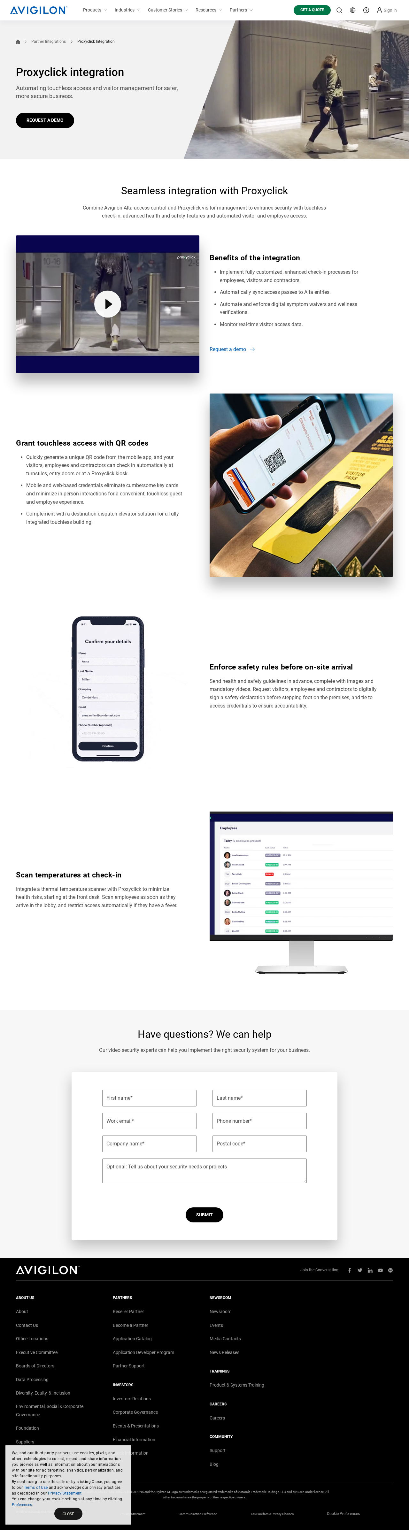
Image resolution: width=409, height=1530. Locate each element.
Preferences (22, 1505)
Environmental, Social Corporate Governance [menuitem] (49, 1410)
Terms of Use (36, 1487)
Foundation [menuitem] (27, 1428)
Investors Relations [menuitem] (132, 1398)
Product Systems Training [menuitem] (237, 1385)
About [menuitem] (22, 1311)
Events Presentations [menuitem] (136, 1425)
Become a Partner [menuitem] (130, 1325)
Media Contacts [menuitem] (225, 1338)
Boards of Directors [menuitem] (35, 1365)
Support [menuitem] (218, 1450)
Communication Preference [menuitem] (198, 1514)
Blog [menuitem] (214, 1464)
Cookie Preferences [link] (343, 1513)
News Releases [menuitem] (224, 1352)
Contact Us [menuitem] (27, 1325)
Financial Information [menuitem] (134, 1439)
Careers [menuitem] (217, 1417)
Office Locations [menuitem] (32, 1338)
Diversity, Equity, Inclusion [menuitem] (43, 1393)
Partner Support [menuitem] (129, 1365)
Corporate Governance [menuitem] (135, 1412)
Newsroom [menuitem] (220, 1311)
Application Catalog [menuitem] (132, 1338)
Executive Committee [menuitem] (37, 1352)
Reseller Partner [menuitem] (128, 1311)
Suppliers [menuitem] (25, 1441)
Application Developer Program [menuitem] (143, 1352)
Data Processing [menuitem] (32, 1379)
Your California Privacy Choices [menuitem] (272, 1514)
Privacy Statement (65, 1493)
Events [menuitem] (216, 1325)
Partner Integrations (48, 41)
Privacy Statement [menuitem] (132, 1514)
